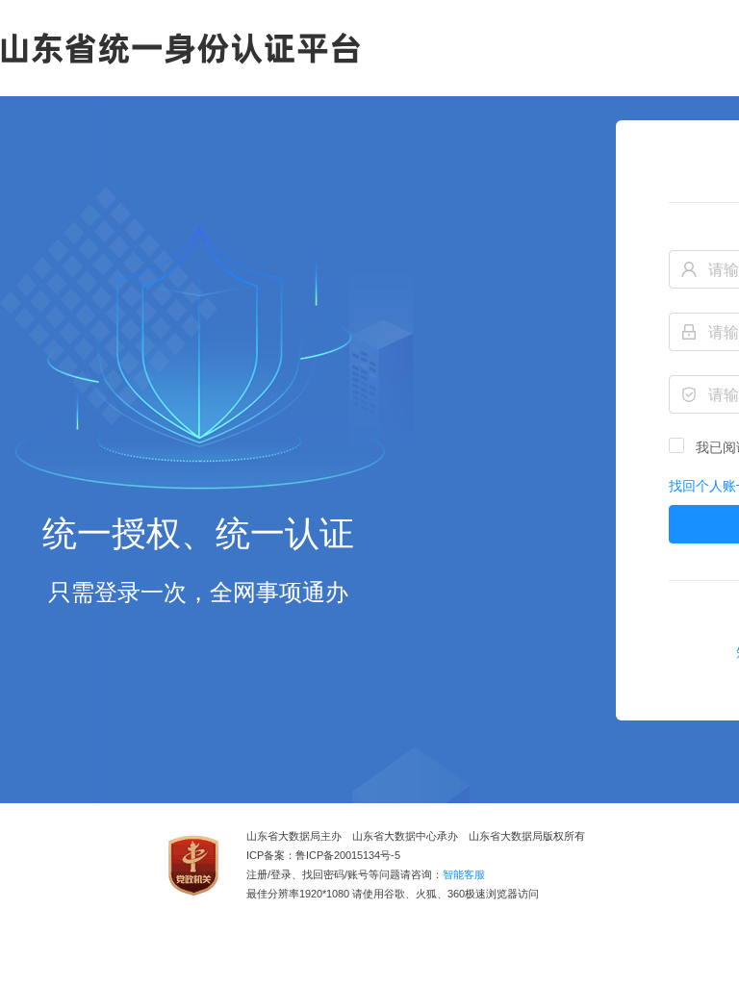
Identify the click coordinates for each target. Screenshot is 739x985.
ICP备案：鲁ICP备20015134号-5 (323, 855)
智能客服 (464, 875)
